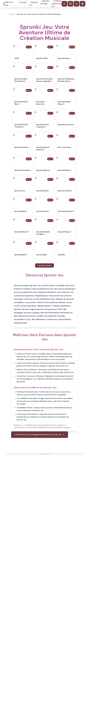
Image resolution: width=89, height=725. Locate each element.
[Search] (64, 4)
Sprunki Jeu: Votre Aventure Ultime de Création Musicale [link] (39, 14)
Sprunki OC (33, 3)
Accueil (22, 2)
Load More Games (44, 265)
